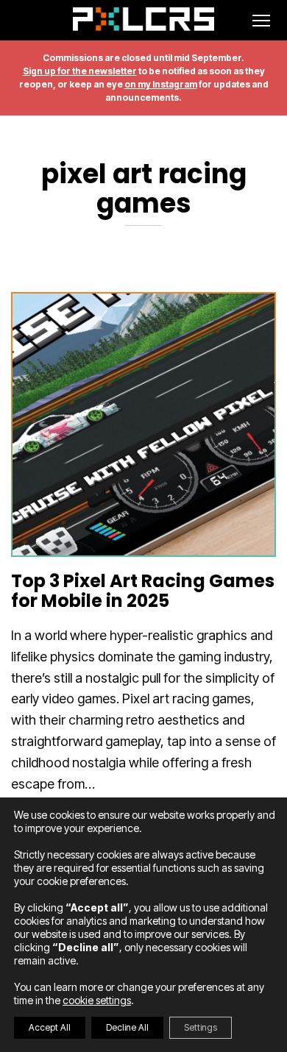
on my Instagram (160, 84)
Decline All (127, 1027)
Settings (200, 1027)
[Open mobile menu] (261, 20)
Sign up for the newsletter (80, 71)
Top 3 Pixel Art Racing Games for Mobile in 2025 (142, 590)
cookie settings (97, 1000)
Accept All (50, 1027)
